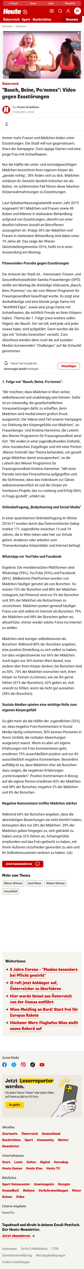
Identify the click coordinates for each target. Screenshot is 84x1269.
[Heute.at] (12, 11)
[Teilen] (6, 124)
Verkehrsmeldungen (53, 1191)
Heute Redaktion (28, 107)
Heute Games (12, 1168)
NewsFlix (70, 3)
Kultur (31, 1162)
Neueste (72, 19)
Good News (34, 883)
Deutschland (51, 1134)
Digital (45, 1162)
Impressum (9, 1249)
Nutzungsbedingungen (50, 1255)
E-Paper (13, 3)
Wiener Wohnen (13, 883)
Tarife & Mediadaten (34, 1249)
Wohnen (29, 1191)
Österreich (11, 19)
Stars (6, 1162)
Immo (33, 3)
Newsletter (10, 1146)
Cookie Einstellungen (16, 1262)
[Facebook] (4, 1064)
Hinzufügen (68, 366)
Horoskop (61, 1162)
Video (20, 1197)
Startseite (7, 26)
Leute (18, 1162)
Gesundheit (10, 891)
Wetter (63, 1140)
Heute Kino (34, 1168)
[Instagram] (23, 1064)
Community (45, 1140)
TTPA (55, 1249)
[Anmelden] (68, 11)
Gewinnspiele (44, 1184)
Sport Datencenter (16, 1184)
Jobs (50, 3)
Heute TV (53, 1168)
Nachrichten (11, 1140)
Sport (26, 19)
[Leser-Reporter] (51, 11)
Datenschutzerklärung (17, 1255)
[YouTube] (42, 1064)
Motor (76, 1191)
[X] (14, 1064)
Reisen (7, 1197)
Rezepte (64, 1184)
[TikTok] (32, 1064)
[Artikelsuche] (60, 11)
